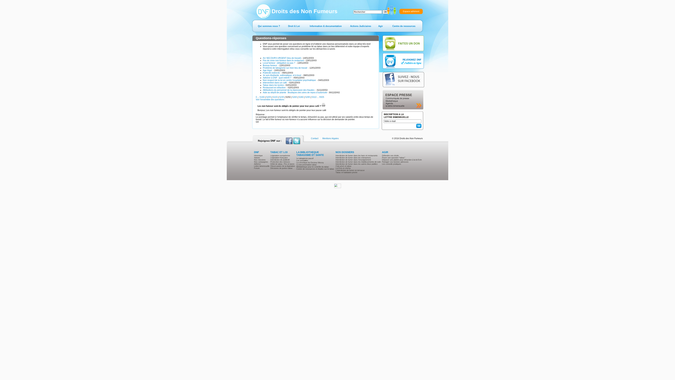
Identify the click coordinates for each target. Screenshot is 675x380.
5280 (301, 97)
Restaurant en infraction (274, 87)
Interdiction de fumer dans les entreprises (353, 158)
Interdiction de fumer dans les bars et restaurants (357, 155)
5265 (294, 97)
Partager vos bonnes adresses (395, 162)
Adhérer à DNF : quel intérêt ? (277, 78)
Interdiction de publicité (280, 160)
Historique (258, 155)
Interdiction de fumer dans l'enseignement (353, 160)
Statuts (257, 158)
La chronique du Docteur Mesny (310, 163)
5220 (275, 97)
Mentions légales (330, 138)
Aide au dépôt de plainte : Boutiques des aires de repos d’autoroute (295, 92)
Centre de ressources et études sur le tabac (315, 169)
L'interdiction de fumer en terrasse (350, 170)
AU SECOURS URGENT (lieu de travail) (282, 58)
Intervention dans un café (275, 82)
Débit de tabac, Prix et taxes (282, 164)
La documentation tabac (306, 165)
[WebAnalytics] (337, 187)
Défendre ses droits (390, 155)
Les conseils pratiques (391, 164)
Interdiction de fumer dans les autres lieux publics (357, 164)
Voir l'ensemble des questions (270, 99)
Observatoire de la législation (282, 166)
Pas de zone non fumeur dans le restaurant (283, 60)
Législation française (279, 158)
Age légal (267, 70)
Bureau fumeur (270, 65)
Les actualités (302, 160)
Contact (314, 138)
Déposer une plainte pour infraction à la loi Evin (402, 160)
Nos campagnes (261, 162)
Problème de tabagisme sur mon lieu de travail (285, 68)
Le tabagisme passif (304, 158)
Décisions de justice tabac (281, 168)
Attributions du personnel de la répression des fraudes (289, 90)
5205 (268, 97)
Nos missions (260, 160)
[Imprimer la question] (323, 106)
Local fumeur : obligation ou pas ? (279, 63)
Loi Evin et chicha (343, 168)
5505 (321, 97)
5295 (307, 97)
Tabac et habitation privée (346, 172)
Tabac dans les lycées (273, 85)
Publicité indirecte (271, 73)
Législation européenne (280, 155)
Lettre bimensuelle (261, 166)
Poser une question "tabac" (393, 158)
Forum (257, 168)
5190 (262, 97)
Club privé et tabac (344, 166)
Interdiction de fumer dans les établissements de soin (358, 162)
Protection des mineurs (280, 162)
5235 (281, 97)
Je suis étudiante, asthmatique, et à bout (282, 75)
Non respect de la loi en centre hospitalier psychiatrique (289, 80)
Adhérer (257, 164)
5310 (314, 97)
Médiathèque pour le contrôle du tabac (312, 167)
